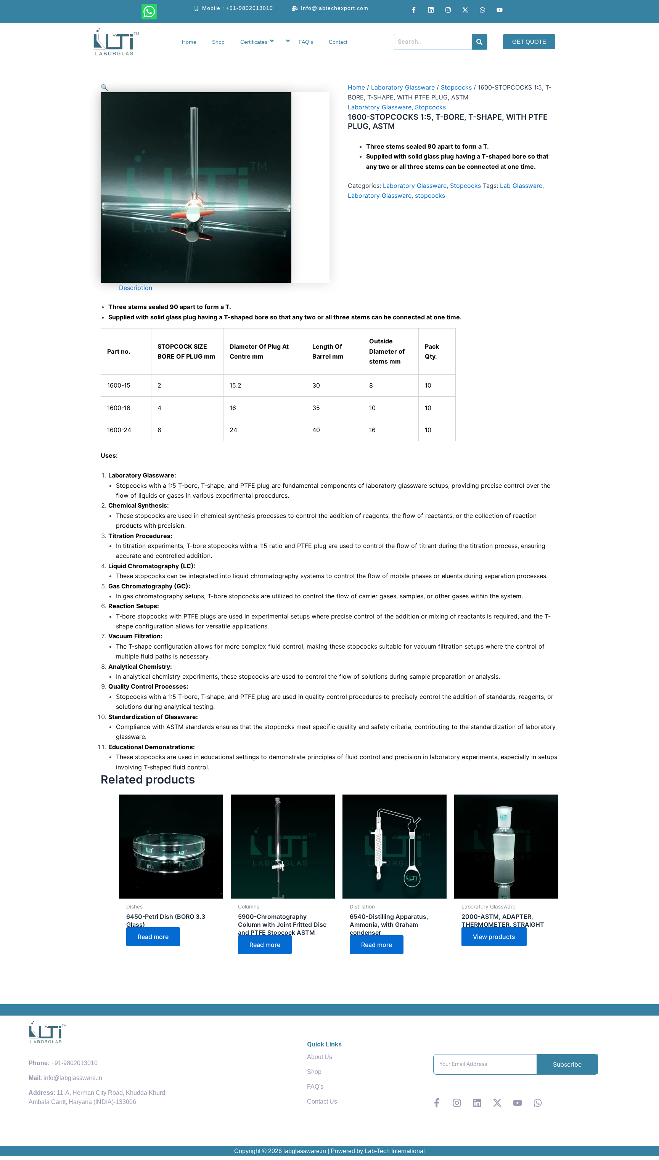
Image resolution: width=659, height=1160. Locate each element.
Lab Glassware (521, 185)
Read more (153, 936)
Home (189, 42)
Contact (338, 42)
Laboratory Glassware (403, 87)
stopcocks (430, 195)
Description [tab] (135, 288)
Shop (218, 42)
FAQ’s (306, 42)
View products (494, 936)
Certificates (253, 42)
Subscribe (567, 1064)
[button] (215, 87)
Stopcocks (456, 87)
